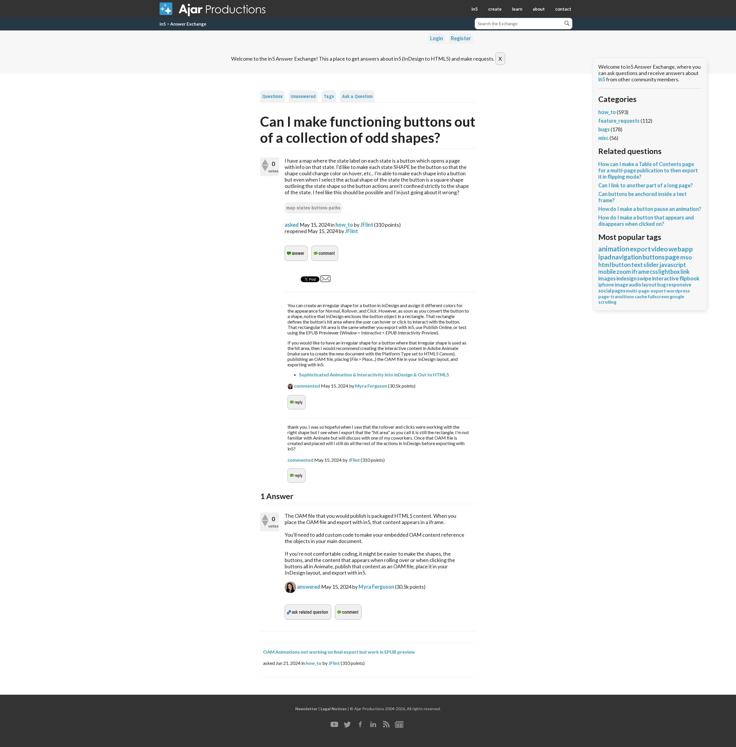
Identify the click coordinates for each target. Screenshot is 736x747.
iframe (640, 271)
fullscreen (658, 296)
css (654, 271)
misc (603, 138)
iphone (606, 285)
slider (651, 264)
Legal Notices (334, 708)
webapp (680, 249)
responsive (678, 285)
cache (641, 296)
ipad (604, 257)
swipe (644, 278)
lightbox (669, 271)
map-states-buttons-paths (313, 207)
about (539, 8)
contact (563, 8)
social (604, 291)
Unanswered (303, 96)
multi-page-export (646, 290)
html (604, 264)
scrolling (607, 302)
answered (308, 587)
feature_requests (619, 121)
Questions (272, 96)
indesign (626, 278)
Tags (329, 96)
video (659, 249)
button (621, 264)
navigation (627, 257)
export (640, 249)
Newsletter (306, 708)
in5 (474, 8)
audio (635, 285)
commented (307, 385)
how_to (344, 225)
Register (461, 38)
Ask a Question (357, 96)
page (672, 257)
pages (618, 291)
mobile (607, 271)
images (607, 278)
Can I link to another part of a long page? (645, 185)
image (621, 285)
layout (649, 285)
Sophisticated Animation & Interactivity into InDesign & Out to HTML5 (374, 374)
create (495, 8)
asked (292, 225)
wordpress (678, 290)
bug (661, 285)
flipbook (689, 278)
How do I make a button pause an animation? (649, 209)
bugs (604, 129)
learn (517, 8)
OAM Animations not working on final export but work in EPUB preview (339, 651)
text (637, 264)
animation (613, 248)
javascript (672, 264)
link (685, 271)
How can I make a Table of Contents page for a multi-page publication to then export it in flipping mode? (648, 170)
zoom (623, 271)
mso (686, 257)
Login (436, 38)
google (677, 296)
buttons (654, 257)
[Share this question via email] (325, 280)
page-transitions (616, 296)
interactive (665, 278)
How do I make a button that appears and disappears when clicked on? (646, 220)
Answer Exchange (188, 23)
